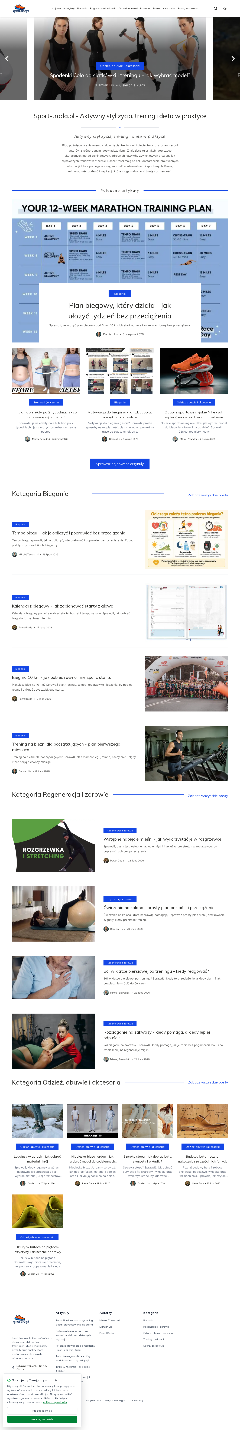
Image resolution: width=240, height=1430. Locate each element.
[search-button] (216, 8)
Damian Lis (105, 1326)
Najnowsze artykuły (63, 8)
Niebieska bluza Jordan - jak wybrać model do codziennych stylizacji (73, 1335)
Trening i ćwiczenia (164, 8)
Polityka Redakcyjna (115, 1400)
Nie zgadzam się (42, 1410)
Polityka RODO (93, 1400)
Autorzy (105, 1313)
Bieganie (82, 8)
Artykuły (62, 1313)
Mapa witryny (136, 1400)
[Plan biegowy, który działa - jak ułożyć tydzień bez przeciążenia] (120, 271)
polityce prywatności (55, 1402)
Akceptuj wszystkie (42, 1419)
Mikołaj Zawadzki (109, 1320)
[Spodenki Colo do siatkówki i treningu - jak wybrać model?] (120, 58)
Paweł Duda (106, 1333)
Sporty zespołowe (187, 8)
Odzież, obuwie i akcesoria (134, 8)
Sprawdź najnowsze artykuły (120, 464)
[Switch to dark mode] (225, 8)
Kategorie (150, 1313)
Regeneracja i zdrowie (103, 8)
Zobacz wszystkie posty (208, 495)
